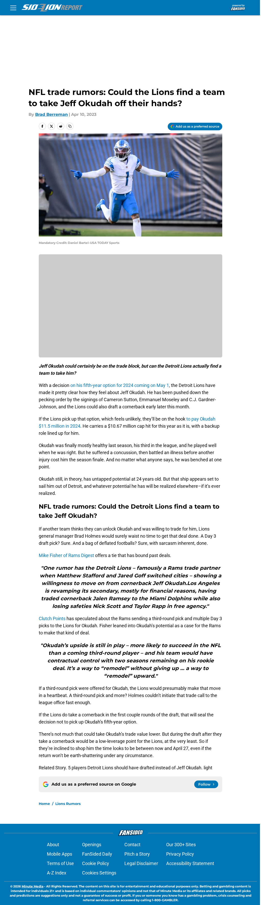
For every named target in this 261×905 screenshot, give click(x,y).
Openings (91, 844)
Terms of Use (60, 863)
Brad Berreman (51, 114)
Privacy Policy (180, 854)
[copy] (69, 126)
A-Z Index (56, 872)
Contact (132, 844)
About (53, 844)
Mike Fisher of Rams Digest (66, 555)
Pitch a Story (137, 854)
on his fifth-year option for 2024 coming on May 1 (119, 385)
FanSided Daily (97, 854)
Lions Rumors (68, 803)
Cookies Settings (99, 872)
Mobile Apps (59, 854)
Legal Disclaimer (141, 863)
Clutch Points (52, 618)
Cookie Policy (95, 863)
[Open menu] (13, 8)
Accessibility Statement (190, 863)
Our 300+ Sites (181, 844)
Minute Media (32, 886)
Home (44, 803)
